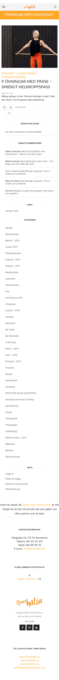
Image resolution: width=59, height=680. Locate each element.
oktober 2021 (11, 211)
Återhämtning (12, 234)
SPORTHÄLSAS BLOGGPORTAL (21, 393)
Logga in (9, 473)
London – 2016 (12, 310)
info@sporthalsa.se (34, 548)
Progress (9, 367)
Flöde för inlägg (13, 478)
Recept (8, 374)
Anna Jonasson (12, 171)
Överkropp (10, 342)
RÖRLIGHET (8, 73)
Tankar (8, 412)
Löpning (9, 316)
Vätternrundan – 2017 (15, 437)
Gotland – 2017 (12, 266)
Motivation (10, 323)
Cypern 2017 (11, 247)
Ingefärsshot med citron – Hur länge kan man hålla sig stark (29, 162)
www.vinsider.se (29, 660)
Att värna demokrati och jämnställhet (23, 131)
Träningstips (11, 425)
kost (7, 291)
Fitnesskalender (13, 253)
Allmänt (9, 227)
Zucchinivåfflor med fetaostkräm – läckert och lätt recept (25, 152)
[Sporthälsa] (29, 7)
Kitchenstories (12, 285)
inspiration (10, 278)
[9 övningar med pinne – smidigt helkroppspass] (29, 46)
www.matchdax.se (29, 656)
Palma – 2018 (12, 348)
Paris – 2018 (11, 355)
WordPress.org (12, 489)
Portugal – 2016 (13, 361)
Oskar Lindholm (26, 578)
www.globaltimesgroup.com (29, 667)
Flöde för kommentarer (16, 484)
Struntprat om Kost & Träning (19, 399)
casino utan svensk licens (36, 504)
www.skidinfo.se (29, 663)
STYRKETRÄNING (26, 73)
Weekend (10, 444)
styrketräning (11, 405)
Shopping (10, 386)
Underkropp (11, 431)
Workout (9, 450)
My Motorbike (12, 336)
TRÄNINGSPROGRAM (14, 77)
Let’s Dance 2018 (13, 297)
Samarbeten (11, 380)
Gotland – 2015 (12, 259)
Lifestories (10, 304)
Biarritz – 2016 (12, 240)
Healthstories (11, 272)
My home (9, 329)
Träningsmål (11, 418)
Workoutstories (12, 456)
